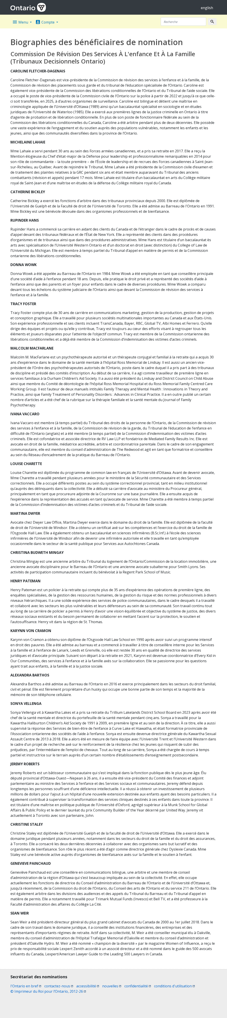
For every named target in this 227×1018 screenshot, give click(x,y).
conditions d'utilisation (174, 986)
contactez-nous (58, 986)
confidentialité (137, 986)
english (207, 7)
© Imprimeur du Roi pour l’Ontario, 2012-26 (48, 991)
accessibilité (87, 986)
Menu (20, 22)
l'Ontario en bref (25, 986)
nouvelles (111, 986)
